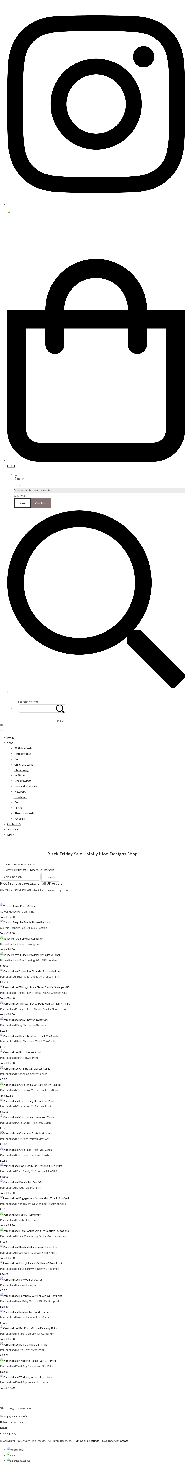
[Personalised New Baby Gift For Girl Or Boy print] (31, 1295)
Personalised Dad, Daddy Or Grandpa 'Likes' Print (29, 1171)
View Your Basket (15, 869)
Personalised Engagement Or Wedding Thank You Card (33, 1203)
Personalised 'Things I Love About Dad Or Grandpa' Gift (33, 992)
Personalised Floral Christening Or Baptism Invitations (33, 1236)
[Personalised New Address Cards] (21, 1279)
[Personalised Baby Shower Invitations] (24, 1019)
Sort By (38, 890)
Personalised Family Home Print (19, 1220)
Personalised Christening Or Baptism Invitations (29, 1090)
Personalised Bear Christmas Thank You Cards (27, 1041)
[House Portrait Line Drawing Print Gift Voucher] (30, 954)
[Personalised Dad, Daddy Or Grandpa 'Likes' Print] (31, 1165)
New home (20, 797)
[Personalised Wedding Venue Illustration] (26, 1377)
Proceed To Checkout (41, 869)
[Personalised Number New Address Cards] (26, 1312)
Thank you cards (24, 813)
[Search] (60, 708)
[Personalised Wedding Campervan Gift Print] (28, 1360)
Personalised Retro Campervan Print (22, 1349)
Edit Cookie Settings (87, 1440)
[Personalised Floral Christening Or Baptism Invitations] (34, 1230)
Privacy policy (8, 1433)
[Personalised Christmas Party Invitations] (26, 1133)
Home (10, 737)
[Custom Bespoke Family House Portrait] (25, 922)
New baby (20, 791)
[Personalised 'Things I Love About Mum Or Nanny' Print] (35, 1003)
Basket (22, 503)
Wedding (19, 818)
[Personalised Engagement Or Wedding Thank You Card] (34, 1198)
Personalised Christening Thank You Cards (25, 1122)
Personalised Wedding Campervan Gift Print (26, 1366)
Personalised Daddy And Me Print (20, 1187)
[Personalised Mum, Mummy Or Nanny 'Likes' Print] (31, 1263)
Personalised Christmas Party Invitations (25, 1138)
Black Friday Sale (24, 864)
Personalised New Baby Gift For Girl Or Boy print (29, 1301)
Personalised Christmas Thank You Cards (24, 1155)
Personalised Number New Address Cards (25, 1317)
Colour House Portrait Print (17, 911)
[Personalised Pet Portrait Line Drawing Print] (28, 1328)
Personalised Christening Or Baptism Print (25, 1106)
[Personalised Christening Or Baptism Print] (27, 1101)
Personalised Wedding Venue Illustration (24, 1382)
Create (124, 1440)
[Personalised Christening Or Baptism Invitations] (30, 1084)
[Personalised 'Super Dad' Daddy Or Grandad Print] (31, 971)
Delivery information (12, 1422)
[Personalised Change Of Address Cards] (25, 1068)
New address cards (25, 786)
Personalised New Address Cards (20, 1285)
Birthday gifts (22, 753)
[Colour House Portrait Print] (18, 906)
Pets (17, 802)
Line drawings (22, 780)
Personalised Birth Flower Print (19, 1057)
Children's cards (23, 764)
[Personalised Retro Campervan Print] (23, 1344)
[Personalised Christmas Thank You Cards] (26, 1149)
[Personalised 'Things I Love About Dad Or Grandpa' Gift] (35, 987)
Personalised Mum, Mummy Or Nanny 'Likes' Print (29, 1268)
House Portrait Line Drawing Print (21, 944)
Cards (17, 759)
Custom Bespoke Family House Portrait (23, 927)
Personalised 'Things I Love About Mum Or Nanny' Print (33, 1009)
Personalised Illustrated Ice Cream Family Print (28, 1252)
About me (13, 829)
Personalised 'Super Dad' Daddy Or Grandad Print (30, 976)
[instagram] (96, 204)
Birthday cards (23, 748)
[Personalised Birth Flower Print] (20, 1052)
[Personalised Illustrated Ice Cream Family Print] (29, 1247)
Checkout (41, 503)
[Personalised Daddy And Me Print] (22, 1182)
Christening (21, 770)
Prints (18, 807)
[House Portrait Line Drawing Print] (22, 938)
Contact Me (14, 824)
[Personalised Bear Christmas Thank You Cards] (29, 1036)
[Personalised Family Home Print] (20, 1214)
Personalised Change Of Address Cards (23, 1073)
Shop (10, 742)
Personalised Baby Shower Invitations (23, 1025)
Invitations (21, 775)
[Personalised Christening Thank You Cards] (27, 1117)
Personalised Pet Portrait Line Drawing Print (27, 1333)
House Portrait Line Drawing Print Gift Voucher (28, 960)
